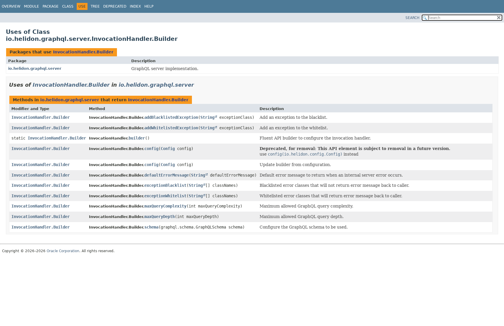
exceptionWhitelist (165, 195)
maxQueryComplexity (165, 206)
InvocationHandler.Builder (83, 52)
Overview (11, 6)
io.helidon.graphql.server (34, 68)
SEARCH (412, 18)
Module (31, 6)
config (151, 148)
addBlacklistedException (171, 117)
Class (68, 6)
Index (135, 6)
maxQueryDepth (159, 216)
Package (51, 6)
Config (168, 148)
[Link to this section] (198, 85)
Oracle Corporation (63, 251)
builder (137, 138)
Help (148, 6)
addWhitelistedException (171, 127)
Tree (95, 6)
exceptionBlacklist (165, 185)
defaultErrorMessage (166, 175)
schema (151, 227)
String (207, 117)
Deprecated (114, 6)
